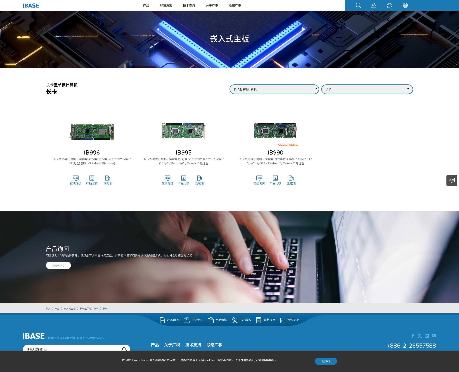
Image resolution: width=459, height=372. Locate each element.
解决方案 (166, 5)
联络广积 (235, 5)
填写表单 (57, 265)
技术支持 (189, 5)
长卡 (105, 308)
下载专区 (197, 319)
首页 (48, 308)
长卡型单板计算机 (89, 308)
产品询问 (173, 319)
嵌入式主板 (69, 308)
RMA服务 (245, 319)
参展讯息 (293, 319)
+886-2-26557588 (411, 346)
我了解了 (326, 361)
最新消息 (269, 319)
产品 (146, 5)
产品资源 (221, 319)
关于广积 (212, 5)
